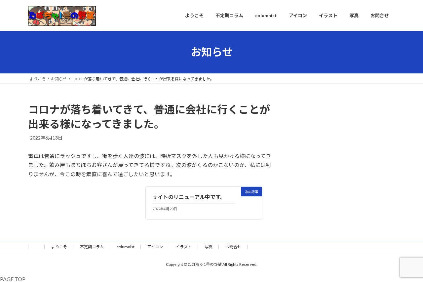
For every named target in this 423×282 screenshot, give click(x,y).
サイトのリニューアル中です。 (188, 197)
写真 (208, 246)
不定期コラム (92, 246)
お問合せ (233, 246)
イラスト (184, 246)
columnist (126, 246)
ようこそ (59, 246)
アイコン (155, 246)
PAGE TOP (12, 279)
